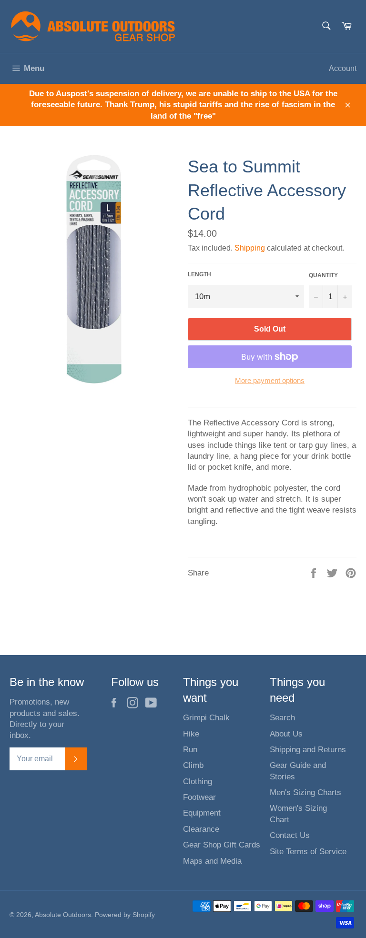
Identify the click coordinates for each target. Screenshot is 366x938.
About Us (286, 733)
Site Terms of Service (308, 851)
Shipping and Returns (308, 749)
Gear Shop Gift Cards (221, 844)
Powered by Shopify (125, 914)
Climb (193, 765)
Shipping (249, 248)
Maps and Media (212, 861)
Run (190, 749)
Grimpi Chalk (206, 717)
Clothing (197, 781)
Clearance (201, 829)
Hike (191, 733)
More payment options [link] (270, 380)
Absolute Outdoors (63, 914)
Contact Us (290, 835)
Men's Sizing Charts (305, 792)
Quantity (323, 275)
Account (342, 68)
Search (282, 717)
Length (199, 274)
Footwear (199, 797)
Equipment (202, 812)
